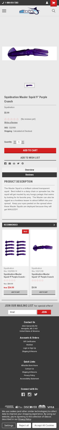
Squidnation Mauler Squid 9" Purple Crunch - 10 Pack (15, 277)
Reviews (29, 174)
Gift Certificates (29, 342)
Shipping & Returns (29, 351)
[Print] (14, 163)
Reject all (24, 425)
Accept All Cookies (44, 425)
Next (55, 225)
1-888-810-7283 (11, 3)
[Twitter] (18, 163)
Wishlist (29, 345)
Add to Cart (15, 292)
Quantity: (8, 142)
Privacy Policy (29, 375)
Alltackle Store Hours (29, 366)
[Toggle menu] (4, 11)
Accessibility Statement (29, 379)
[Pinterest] (22, 163)
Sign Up (33, 348)
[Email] (10, 163)
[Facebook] (5, 163)
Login (25, 348)
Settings (8, 425)
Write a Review (11, 122)
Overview (29, 169)
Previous (51, 225)
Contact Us (29, 369)
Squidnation (9, 268)
